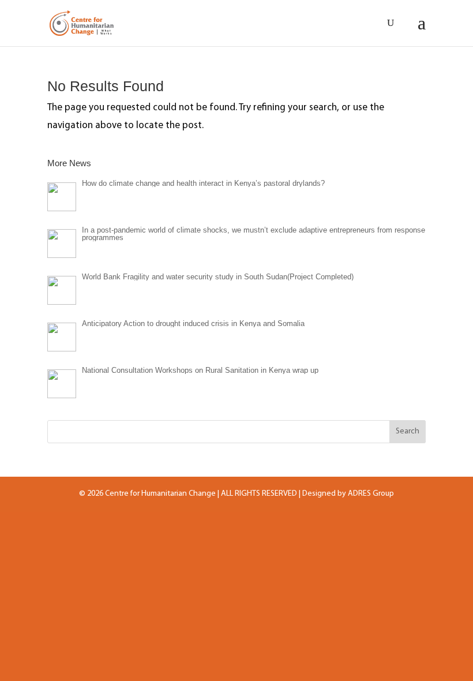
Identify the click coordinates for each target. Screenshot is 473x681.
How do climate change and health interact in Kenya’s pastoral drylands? (203, 183)
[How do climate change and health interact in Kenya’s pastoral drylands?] (61, 196)
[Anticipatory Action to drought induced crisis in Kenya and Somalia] (61, 337)
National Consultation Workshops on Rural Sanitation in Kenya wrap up (200, 370)
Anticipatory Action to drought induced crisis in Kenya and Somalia (193, 323)
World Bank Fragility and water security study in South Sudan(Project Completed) (218, 276)
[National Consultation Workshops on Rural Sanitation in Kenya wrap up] (61, 383)
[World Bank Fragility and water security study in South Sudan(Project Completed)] (61, 290)
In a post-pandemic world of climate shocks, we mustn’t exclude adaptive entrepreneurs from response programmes (253, 233)
